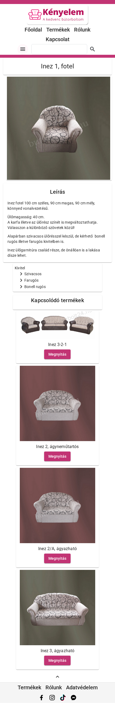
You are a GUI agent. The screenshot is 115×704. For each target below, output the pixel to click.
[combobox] (59, 49)
